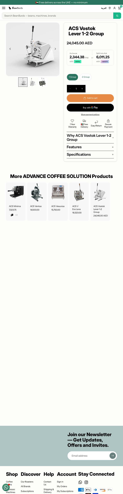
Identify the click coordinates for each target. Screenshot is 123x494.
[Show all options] (16, 215)
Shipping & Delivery (49, 491)
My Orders (62, 486)
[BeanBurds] (16, 8)
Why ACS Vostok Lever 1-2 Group (89, 137)
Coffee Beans (9, 483)
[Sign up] (113, 456)
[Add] (42, 197)
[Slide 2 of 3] (32, 82)
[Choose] (20, 197)
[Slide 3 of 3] (42, 82)
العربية (103, 8)
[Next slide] (56, 49)
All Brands (25, 486)
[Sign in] (114, 8)
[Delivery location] (109, 8)
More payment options (90, 114)
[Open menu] (4, 8)
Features (74, 147)
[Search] (117, 15)
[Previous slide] (9, 49)
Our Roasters (27, 481)
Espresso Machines (10, 491)
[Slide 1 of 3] (23, 82)
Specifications (79, 154)
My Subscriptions (65, 491)
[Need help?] (6, 487)
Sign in (60, 481)
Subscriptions (27, 491)
